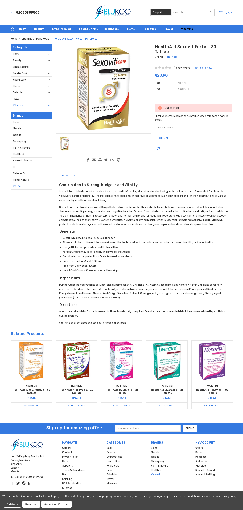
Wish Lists (201, 465)
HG (14, 167)
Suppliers (67, 465)
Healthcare (111, 28)
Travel (168, 28)
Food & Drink (87, 28)
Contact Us (68, 452)
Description (67, 175)
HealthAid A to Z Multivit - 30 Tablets (31, 391)
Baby (22, 28)
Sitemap (67, 488)
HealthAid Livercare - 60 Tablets (167, 391)
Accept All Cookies (56, 504)
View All (18, 186)
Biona (16, 122)
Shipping (67, 479)
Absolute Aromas (23, 160)
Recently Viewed (205, 470)
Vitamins (187, 28)
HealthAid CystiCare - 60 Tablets (122, 391)
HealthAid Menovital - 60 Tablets (212, 391)
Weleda (17, 134)
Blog (64, 474)
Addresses (201, 461)
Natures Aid (19, 173)
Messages (201, 456)
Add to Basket (31, 405)
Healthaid (18, 154)
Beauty (39, 28)
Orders (199, 447)
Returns (67, 461)
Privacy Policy (70, 456)
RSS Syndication (71, 483)
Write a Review (203, 67)
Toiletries (150, 28)
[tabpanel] (31, 375)
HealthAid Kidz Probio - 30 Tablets (77, 391)
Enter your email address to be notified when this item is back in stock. (191, 118)
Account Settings (205, 474)
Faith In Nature (21, 147)
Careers (66, 447)
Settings (12, 504)
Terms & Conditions (73, 470)
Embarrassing (61, 28)
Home (131, 28)
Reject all (31, 504)
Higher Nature (21, 179)
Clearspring (19, 141)
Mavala (17, 128)
